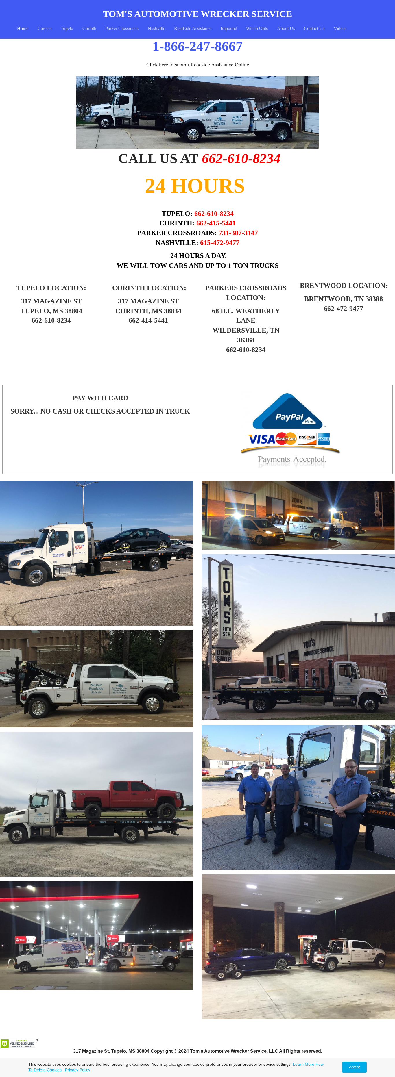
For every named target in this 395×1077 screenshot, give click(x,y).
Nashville (156, 28)
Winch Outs (257, 28)
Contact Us (314, 28)
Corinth (89, 28)
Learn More (303, 1064)
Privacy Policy (77, 1069)
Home (22, 28)
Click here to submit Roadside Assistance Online (197, 65)
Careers (44, 28)
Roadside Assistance (192, 28)
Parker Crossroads (122, 28)
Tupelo (66, 28)
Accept (354, 1067)
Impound (229, 28)
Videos (340, 28)
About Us (286, 28)
